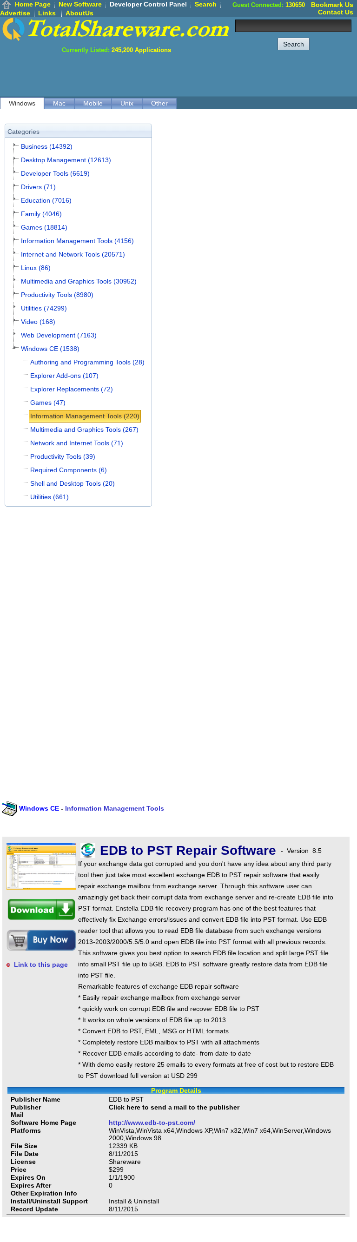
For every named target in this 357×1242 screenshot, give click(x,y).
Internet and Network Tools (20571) (73, 254)
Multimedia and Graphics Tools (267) (84, 429)
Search (206, 4)
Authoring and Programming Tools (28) (87, 362)
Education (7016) (46, 200)
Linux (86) (36, 267)
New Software (80, 4)
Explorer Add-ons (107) (64, 375)
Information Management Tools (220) (84, 416)
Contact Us (335, 12)
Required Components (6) (68, 470)
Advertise (15, 13)
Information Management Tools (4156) (77, 240)
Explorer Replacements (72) (71, 389)
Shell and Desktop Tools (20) (72, 483)
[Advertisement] (188, 74)
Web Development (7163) (59, 335)
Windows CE (39, 808)
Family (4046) (41, 214)
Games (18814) (44, 227)
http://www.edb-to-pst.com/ (152, 1122)
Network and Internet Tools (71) (76, 443)
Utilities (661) (49, 497)
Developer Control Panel (148, 4)
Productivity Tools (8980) (57, 294)
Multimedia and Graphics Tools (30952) (79, 281)
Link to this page (41, 964)
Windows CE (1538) (50, 348)
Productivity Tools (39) (62, 456)
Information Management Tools (114, 808)
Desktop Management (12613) (66, 160)
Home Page (33, 4)
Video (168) (38, 321)
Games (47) (48, 402)
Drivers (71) (38, 187)
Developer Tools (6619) (55, 173)
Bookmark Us (332, 4)
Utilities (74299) (44, 308)
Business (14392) (47, 146)
